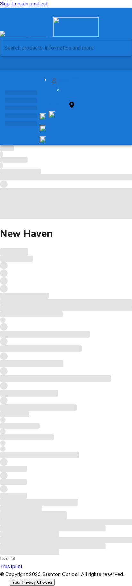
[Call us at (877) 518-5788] (52, 116)
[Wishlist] (43, 128)
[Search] (122, 48)
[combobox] (60, 48)
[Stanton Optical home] (49, 35)
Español (8, 558)
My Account (74, 80)
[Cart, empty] (43, 139)
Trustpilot (11, 567)
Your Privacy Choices (32, 582)
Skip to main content (24, 4)
